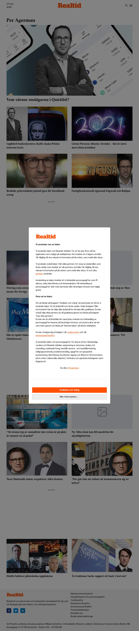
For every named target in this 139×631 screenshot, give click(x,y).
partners (39, 273)
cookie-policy (73, 332)
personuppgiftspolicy (45, 335)
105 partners (73, 368)
